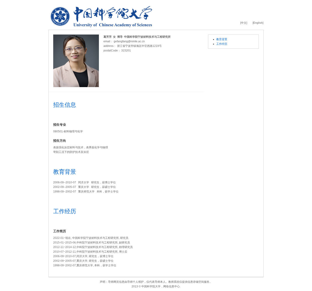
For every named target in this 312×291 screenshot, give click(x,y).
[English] (258, 22)
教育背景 (221, 39)
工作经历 (221, 43)
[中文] (243, 22)
